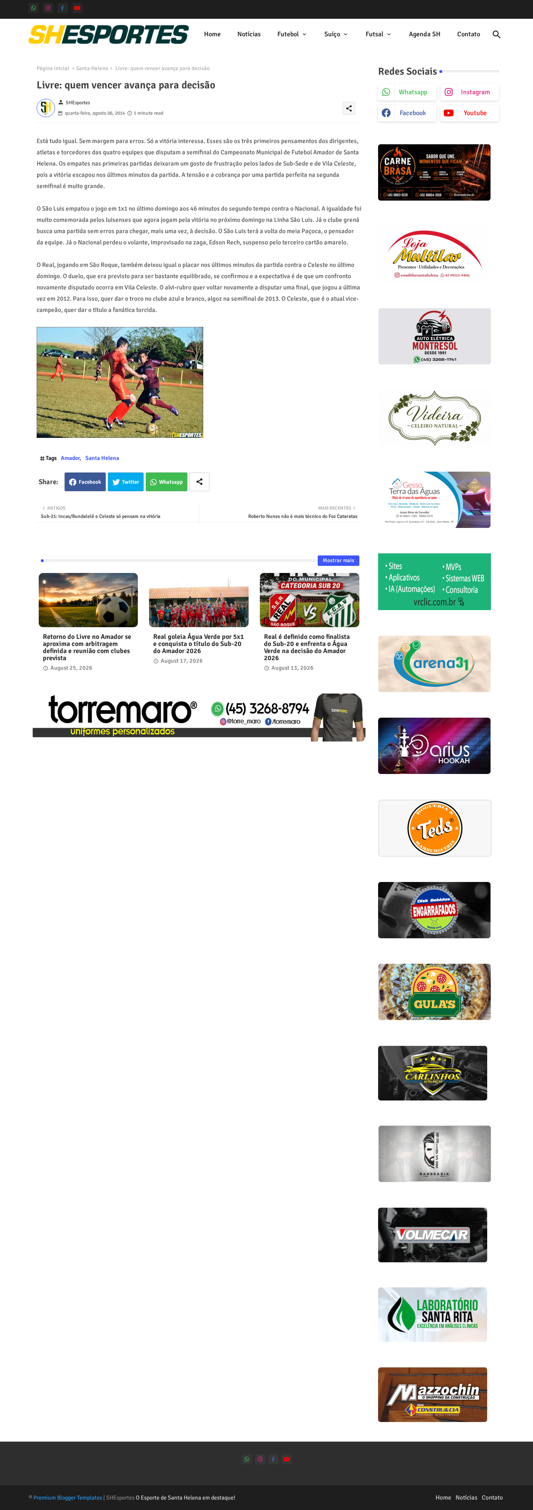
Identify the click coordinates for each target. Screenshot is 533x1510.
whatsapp (413, 92)
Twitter (130, 482)
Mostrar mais (338, 560)
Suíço (332, 34)
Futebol (288, 34)
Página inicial (53, 68)
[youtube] (77, 8)
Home (212, 34)
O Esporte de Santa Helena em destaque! (185, 1497)
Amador (70, 458)
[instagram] (48, 8)
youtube (475, 113)
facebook (413, 113)
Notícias (249, 34)
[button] (496, 34)
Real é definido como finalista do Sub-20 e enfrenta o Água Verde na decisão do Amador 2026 (307, 647)
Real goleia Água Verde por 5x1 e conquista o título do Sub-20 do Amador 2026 (198, 644)
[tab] (212, 34)
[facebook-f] (62, 8)
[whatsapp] (33, 8)
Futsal (375, 34)
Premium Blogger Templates (67, 1497)
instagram (475, 92)
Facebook (90, 482)
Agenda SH (425, 34)
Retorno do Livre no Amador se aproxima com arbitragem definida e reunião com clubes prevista (87, 647)
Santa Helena (92, 68)
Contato (468, 34)
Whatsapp (171, 482)
